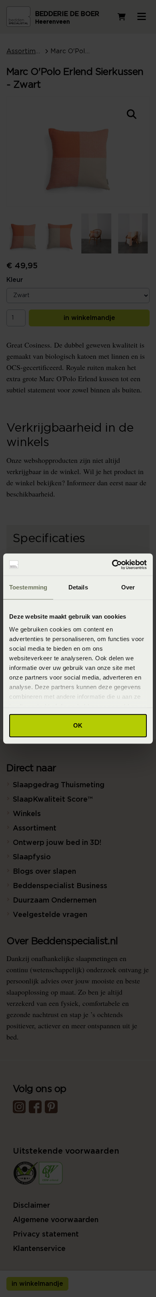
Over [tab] (128, 587)
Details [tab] (78, 587)
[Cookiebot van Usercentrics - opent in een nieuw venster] (112, 564)
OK (77, 725)
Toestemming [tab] (28, 587)
